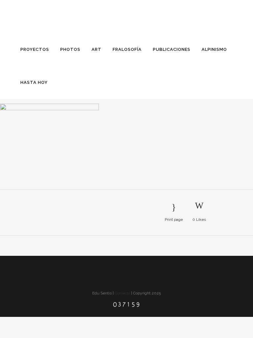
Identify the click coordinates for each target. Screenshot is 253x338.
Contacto (122, 293)
